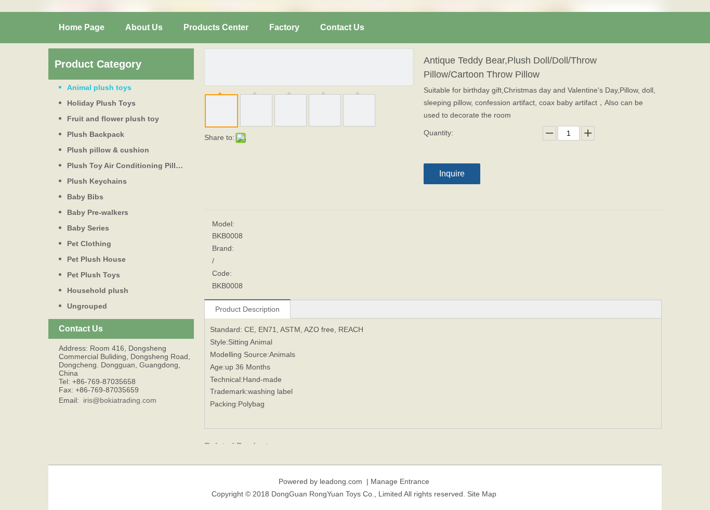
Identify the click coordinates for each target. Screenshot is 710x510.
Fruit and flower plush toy (113, 118)
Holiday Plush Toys (101, 103)
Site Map (481, 494)
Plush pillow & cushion (108, 150)
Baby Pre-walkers (97, 212)
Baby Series (88, 228)
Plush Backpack (95, 134)
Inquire (452, 173)
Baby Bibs (85, 197)
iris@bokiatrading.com (119, 400)
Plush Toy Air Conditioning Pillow (126, 165)
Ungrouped (87, 306)
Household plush (97, 290)
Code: (222, 273)
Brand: (223, 248)
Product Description (247, 309)
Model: (223, 224)
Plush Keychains (97, 181)
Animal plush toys (99, 87)
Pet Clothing (89, 243)
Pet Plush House (96, 259)
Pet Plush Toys (93, 275)
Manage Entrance (400, 481)
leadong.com (341, 481)
